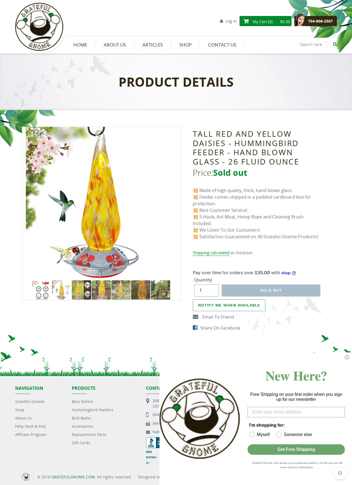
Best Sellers (82, 401)
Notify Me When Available (229, 305)
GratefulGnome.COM (73, 476)
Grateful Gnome (30, 401)
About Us (23, 418)
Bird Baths (81, 418)
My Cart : (271, 21)
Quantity (203, 280)
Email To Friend (217, 317)
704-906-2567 (320, 21)
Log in (231, 21)
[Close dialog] (347, 357)
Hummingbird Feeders (92, 409)
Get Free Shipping (296, 449)
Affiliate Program (30, 434)
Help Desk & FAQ (30, 426)
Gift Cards (81, 442)
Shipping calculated (211, 252)
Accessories (82, 426)
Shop (19, 409)
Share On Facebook (220, 328)
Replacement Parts (89, 434)
